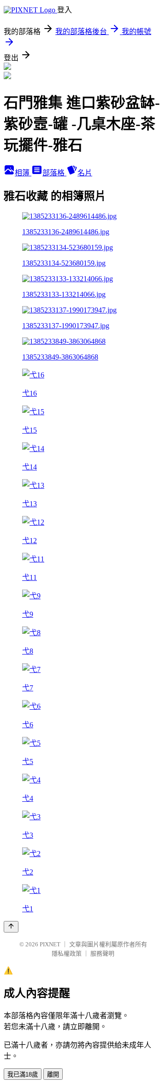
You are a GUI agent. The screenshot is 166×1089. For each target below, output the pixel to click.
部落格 (54, 173)
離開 (53, 1074)
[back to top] (11, 927)
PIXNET (50, 944)
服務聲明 (102, 953)
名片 (84, 173)
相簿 (23, 173)
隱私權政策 (67, 953)
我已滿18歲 (22, 1074)
